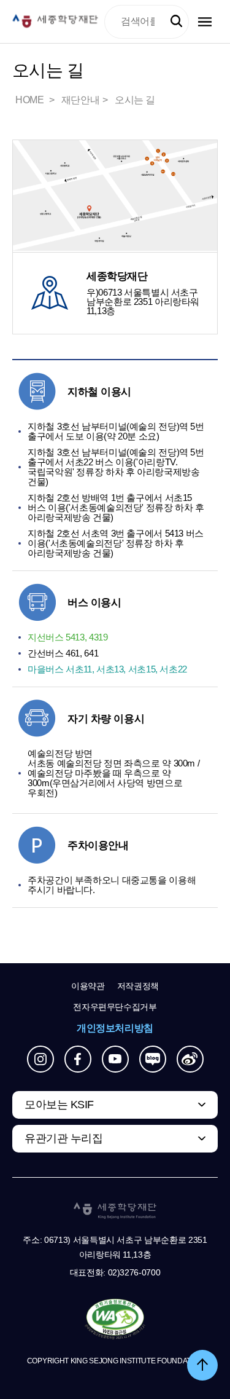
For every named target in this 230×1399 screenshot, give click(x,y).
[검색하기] (176, 21)
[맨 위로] (202, 1365)
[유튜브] (115, 1059)
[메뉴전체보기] (205, 22)
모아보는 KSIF (59, 1104)
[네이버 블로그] (152, 1059)
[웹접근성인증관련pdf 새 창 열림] (115, 1320)
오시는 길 (135, 100)
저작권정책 (138, 986)
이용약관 (88, 986)
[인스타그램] (40, 1059)
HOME (30, 100)
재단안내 (80, 100)
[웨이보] (190, 1059)
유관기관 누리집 (63, 1138)
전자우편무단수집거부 (115, 1007)
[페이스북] (77, 1059)
